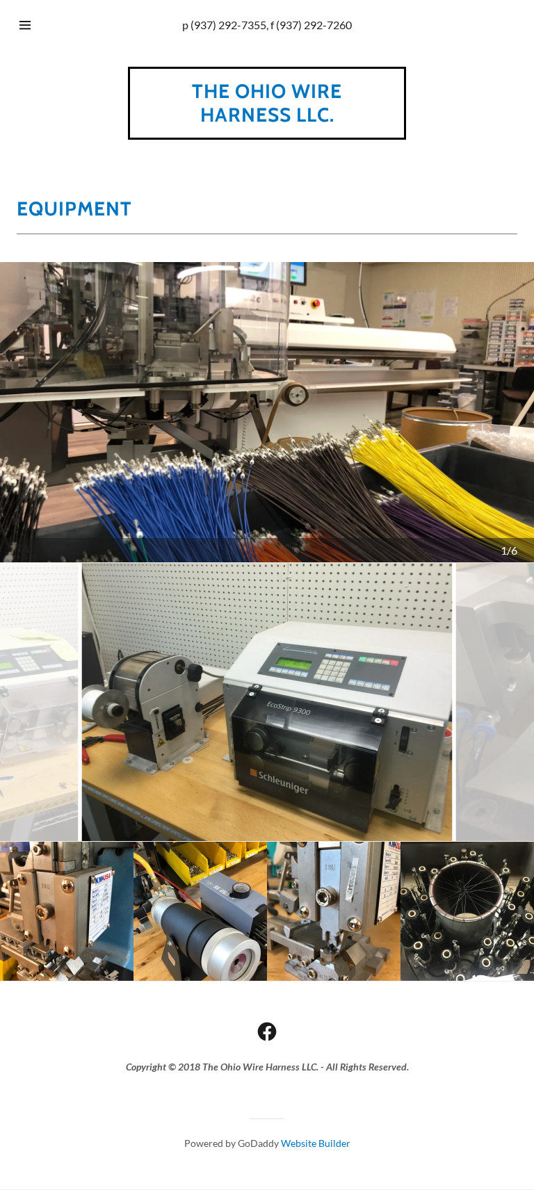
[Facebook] (267, 1031)
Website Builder (315, 1143)
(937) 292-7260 (314, 24)
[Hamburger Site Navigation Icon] (38, 25)
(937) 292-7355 (228, 24)
